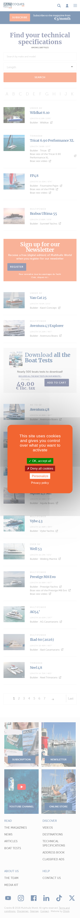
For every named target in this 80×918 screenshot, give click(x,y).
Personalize (40, 476)
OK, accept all (41, 460)
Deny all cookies (41, 468)
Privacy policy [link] (40, 482)
